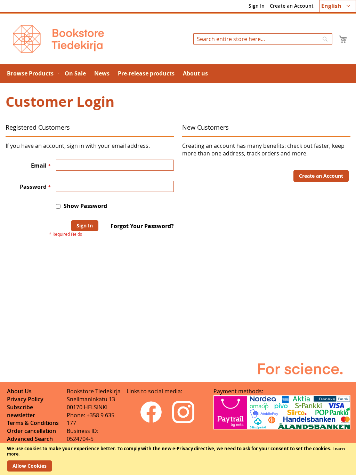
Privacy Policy (25, 399)
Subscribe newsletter (21, 411)
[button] (337, 6)
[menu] (178, 73)
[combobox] (262, 39)
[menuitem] (31, 73)
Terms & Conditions (33, 423)
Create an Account (292, 5)
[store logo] (58, 39)
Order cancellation (31, 431)
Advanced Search (30, 439)
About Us (19, 391)
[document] (178, 459)
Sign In (257, 5)
